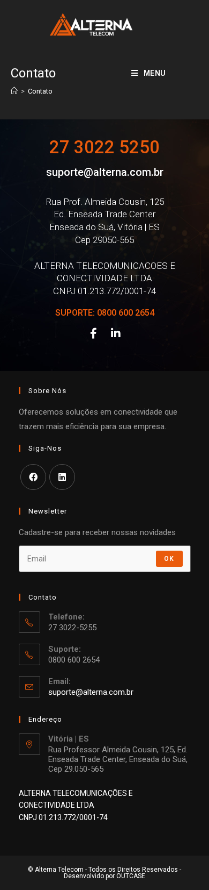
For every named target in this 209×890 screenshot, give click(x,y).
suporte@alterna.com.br (104, 172)
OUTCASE (130, 876)
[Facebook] (93, 333)
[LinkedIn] (62, 477)
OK (169, 559)
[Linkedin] (115, 333)
